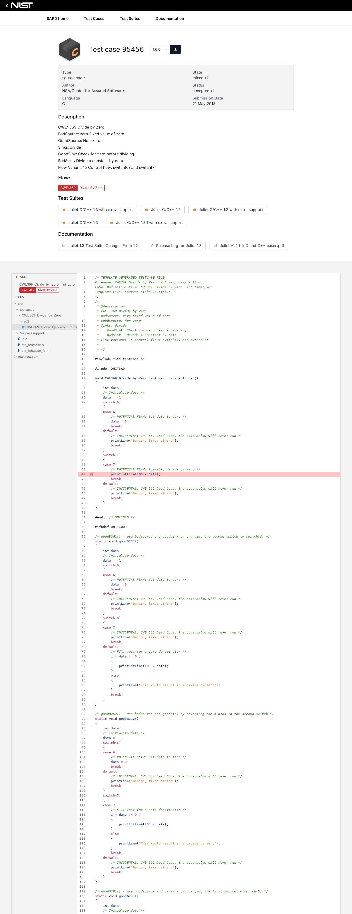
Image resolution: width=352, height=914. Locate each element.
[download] (175, 49)
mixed (198, 77)
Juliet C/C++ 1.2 (166, 209)
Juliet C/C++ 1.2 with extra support (231, 209)
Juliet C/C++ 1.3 (83, 222)
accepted (201, 90)
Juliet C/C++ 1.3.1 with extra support (149, 222)
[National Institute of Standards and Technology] (18, 6)
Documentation (170, 18)
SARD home (57, 18)
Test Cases (94, 18)
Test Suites (130, 18)
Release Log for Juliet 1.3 (179, 245)
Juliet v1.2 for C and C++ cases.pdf (252, 245)
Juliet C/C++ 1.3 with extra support (100, 209)
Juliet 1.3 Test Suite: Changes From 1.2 (103, 245)
